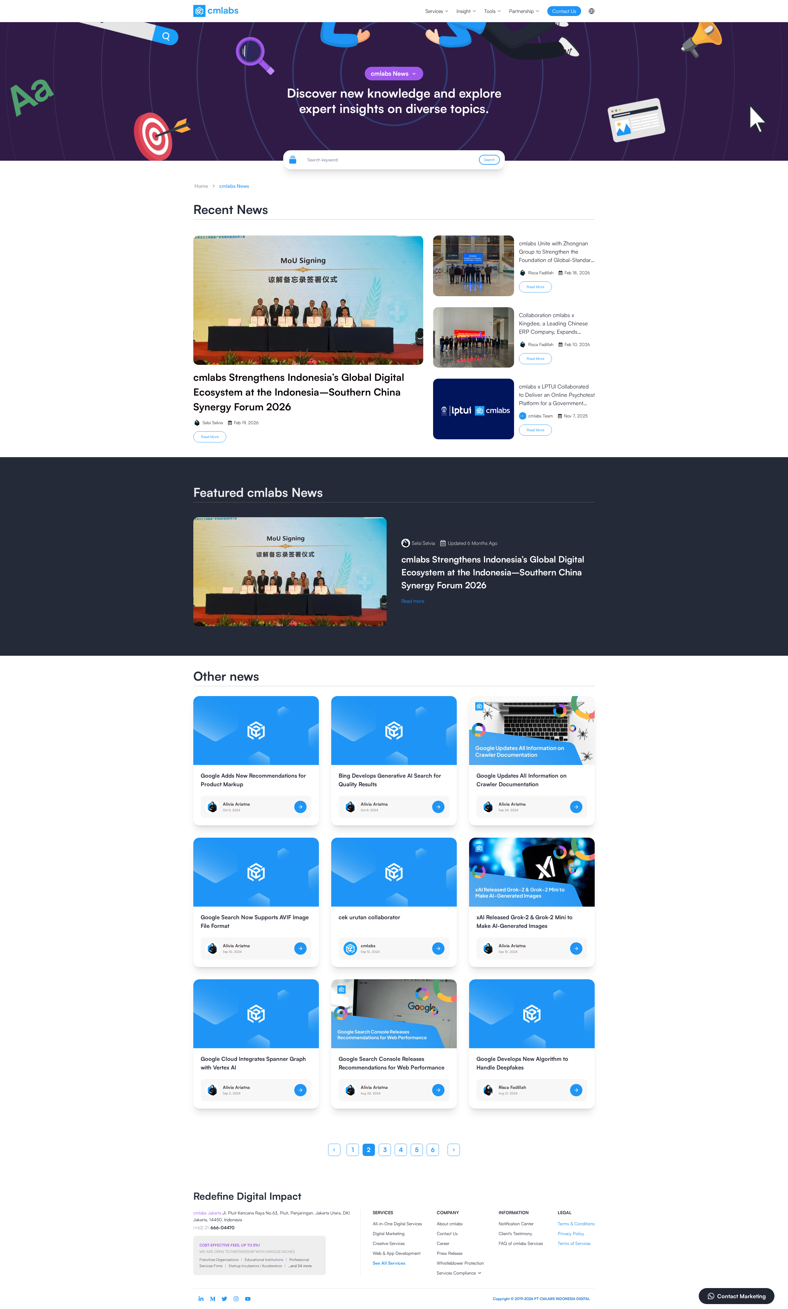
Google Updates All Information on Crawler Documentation (521, 779)
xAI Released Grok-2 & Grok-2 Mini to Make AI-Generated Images (524, 921)
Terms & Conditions (576, 1223)
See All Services (389, 1263)
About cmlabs (450, 1223)
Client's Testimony (515, 1233)
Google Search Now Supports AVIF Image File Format (255, 921)
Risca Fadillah (512, 1087)
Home (201, 186)
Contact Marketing (741, 1296)
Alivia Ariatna (236, 804)
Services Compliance (456, 1272)
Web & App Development (396, 1253)
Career (443, 1243)
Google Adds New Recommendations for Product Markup (253, 779)
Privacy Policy (571, 1233)
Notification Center (516, 1223)
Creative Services (389, 1243)
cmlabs (368, 945)
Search (489, 159)
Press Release (449, 1253)
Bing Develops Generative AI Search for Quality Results (390, 779)
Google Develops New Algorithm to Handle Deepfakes (522, 1063)
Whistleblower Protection (460, 1263)
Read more (210, 436)
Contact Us (447, 1233)
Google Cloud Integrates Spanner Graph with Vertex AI (253, 1063)
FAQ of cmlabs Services (521, 1243)
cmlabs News (389, 73)
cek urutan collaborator (369, 917)
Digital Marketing (388, 1233)
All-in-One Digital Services (397, 1223)
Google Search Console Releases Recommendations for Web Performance (391, 1063)
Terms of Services (574, 1243)
